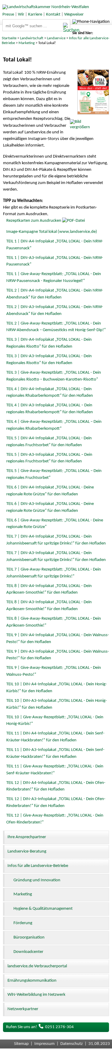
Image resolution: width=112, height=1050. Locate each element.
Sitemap (21, 1044)
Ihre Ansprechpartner (26, 837)
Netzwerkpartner (22, 1009)
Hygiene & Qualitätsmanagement (43, 908)
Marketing (27, 43)
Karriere (35, 14)
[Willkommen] (44, 7)
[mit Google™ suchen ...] (66, 27)
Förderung (22, 923)
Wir (21, 14)
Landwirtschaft (31, 38)
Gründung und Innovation (36, 880)
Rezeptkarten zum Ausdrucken (33, 220)
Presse (8, 14)
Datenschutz (71, 1044)
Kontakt (53, 14)
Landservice (56, 38)
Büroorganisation (29, 937)
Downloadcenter (28, 952)
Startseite (9, 38)
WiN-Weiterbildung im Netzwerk (36, 994)
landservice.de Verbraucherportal (37, 966)
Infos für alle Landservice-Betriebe (37, 866)
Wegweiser (74, 14)
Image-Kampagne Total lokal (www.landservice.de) (51, 232)
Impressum (44, 1044)
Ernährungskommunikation (31, 980)
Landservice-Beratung (26, 851)
